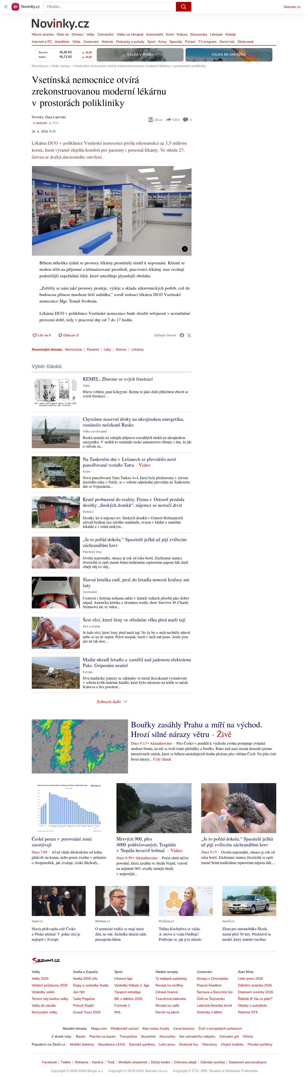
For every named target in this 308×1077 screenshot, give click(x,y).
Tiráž (111, 1062)
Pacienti (93, 349)
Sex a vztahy (91, 626)
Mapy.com (99, 1028)
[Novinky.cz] (61, 24)
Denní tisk (227, 41)
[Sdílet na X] (189, 335)
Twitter (66, 1062)
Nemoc (121, 349)
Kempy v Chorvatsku (212, 978)
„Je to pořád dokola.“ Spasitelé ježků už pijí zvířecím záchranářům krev (135, 542)
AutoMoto (62, 41)
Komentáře (154, 34)
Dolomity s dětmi (209, 1012)
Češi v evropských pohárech (220, 1028)
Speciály (175, 41)
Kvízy (162, 41)
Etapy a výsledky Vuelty (91, 985)
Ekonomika (198, 34)
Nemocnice (73, 349)
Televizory (209, 1044)
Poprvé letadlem (209, 985)
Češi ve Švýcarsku (211, 999)
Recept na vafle (167, 1005)
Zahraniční (105, 34)
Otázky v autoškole (252, 1005)
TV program (207, 41)
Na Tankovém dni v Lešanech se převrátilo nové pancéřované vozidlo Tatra (129, 462)
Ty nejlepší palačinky (171, 978)
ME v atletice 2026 (128, 999)
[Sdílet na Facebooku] (182, 335)
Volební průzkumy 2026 (50, 985)
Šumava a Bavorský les (214, 992)
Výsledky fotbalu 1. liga (131, 985)
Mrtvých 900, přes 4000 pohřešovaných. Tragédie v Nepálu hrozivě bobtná (146, 845)
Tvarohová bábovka (170, 999)
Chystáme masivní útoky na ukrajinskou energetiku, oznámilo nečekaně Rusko (133, 422)
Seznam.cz (292, 7)
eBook (158, 119)
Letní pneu (167, 1044)
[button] (112, 211)
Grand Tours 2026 (87, 1012)
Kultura (182, 34)
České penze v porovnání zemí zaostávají (62, 842)
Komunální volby (44, 1012)
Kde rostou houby (155, 1028)
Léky (107, 349)
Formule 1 (122, 1005)
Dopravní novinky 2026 (255, 992)
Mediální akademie (132, 1062)
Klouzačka (167, 1036)
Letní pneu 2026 (250, 978)
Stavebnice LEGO (111, 1044)
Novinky (37, 117)
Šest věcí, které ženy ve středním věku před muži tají (134, 619)
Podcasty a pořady (130, 41)
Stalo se (63, 34)
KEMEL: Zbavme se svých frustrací (118, 379)
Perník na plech (167, 1012)
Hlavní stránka (43, 34)
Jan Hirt (79, 992)
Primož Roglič (83, 1005)
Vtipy (86, 385)
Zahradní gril (229, 1036)
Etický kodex (160, 1062)
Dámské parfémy (142, 1044)
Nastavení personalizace (247, 1062)
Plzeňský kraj (92, 552)
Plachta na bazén (102, 1036)
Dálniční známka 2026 (255, 985)
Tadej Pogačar (84, 999)
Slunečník (148, 1036)
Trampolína (128, 1036)
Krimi (170, 34)
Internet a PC (42, 41)
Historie (107, 41)
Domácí (77, 34)
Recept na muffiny (169, 985)
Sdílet (176, 119)
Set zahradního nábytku (197, 1036)
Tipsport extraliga (127, 992)
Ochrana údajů (185, 1062)
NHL (117, 1012)
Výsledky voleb (43, 992)
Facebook (49, 1062)
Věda (76, 41)
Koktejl (230, 34)
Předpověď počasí (125, 1028)
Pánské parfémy (260, 1044)
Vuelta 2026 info (85, 978)
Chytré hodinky (232, 1044)
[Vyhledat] (183, 7)
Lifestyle (216, 34)
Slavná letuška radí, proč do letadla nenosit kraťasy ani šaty (136, 582)
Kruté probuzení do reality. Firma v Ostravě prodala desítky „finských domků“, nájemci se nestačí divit (133, 502)
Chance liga (123, 978)
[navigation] (6, 7)
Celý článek (162, 758)
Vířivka (248, 1036)
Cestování (91, 41)
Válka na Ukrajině (130, 34)
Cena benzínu (184, 1028)
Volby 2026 (40, 978)
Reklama (81, 1062)
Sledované (245, 41)
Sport (151, 41)
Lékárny (137, 349)
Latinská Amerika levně (214, 1005)
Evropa (88, 672)
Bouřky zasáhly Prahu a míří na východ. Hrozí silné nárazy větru (196, 729)
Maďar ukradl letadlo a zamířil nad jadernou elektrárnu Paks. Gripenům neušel (137, 662)
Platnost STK (248, 1012)
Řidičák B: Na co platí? (255, 999)
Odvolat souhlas (212, 1062)
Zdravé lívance (166, 992)
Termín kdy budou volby (50, 999)
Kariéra (97, 1062)
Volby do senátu (44, 1005)
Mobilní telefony (82, 1044)
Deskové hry (188, 1044)
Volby (90, 34)
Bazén (80, 1036)
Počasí (190, 41)
